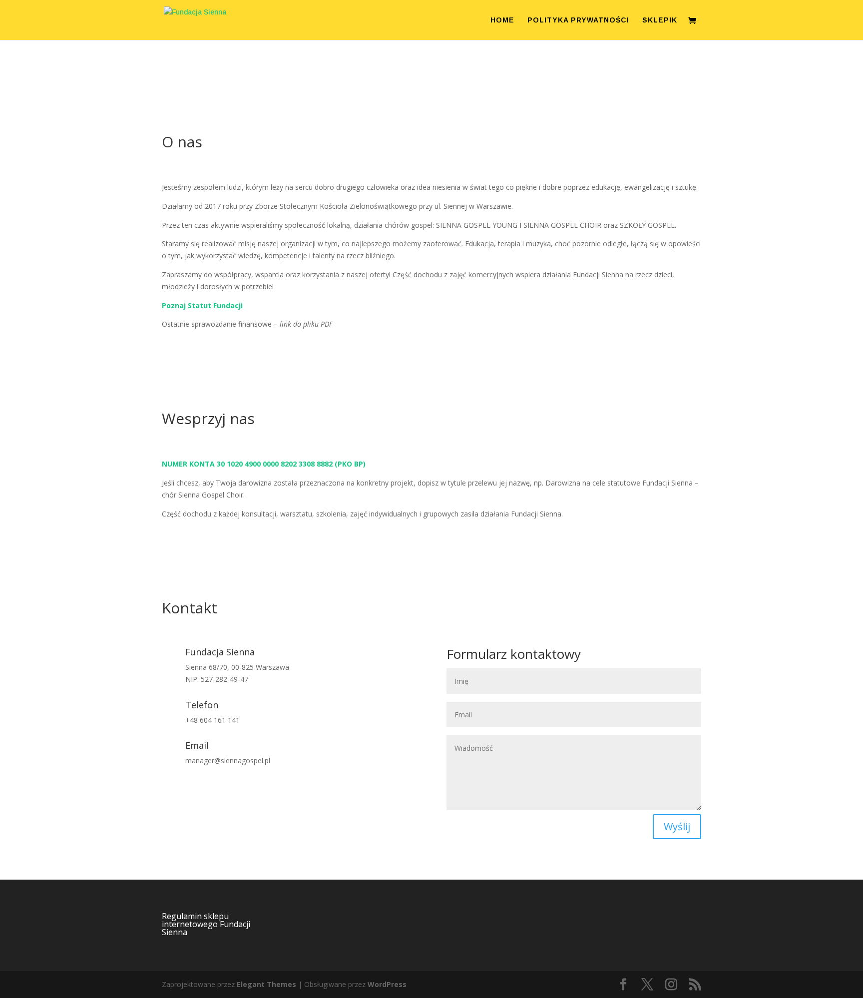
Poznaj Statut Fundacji (202, 305)
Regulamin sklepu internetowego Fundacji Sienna (206, 924)
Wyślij (677, 826)
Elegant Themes (266, 984)
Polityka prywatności (578, 20)
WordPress (387, 984)
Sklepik (659, 20)
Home (502, 20)
